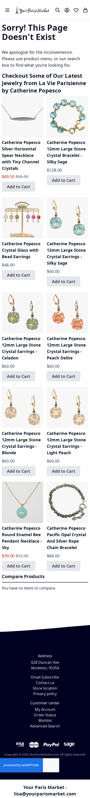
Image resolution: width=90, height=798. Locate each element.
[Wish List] (76, 10)
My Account (45, 709)
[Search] (57, 10)
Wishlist (45, 720)
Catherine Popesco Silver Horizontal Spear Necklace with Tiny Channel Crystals (21, 155)
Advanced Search (45, 726)
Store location (45, 688)
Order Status (45, 714)
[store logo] (33, 10)
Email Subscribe (45, 677)
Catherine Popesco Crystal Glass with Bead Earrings (21, 250)
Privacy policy (45, 693)
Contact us (45, 682)
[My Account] (67, 10)
